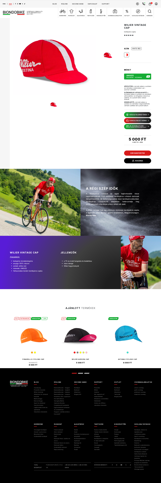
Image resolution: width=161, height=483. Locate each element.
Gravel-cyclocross (40, 432)
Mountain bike (38, 434)
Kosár (96, 443)
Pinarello (97, 388)
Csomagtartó (98, 445)
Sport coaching (139, 436)
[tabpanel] (33, 341)
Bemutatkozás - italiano (62, 392)
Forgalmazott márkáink (61, 405)
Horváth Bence (59, 398)
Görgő (116, 430)
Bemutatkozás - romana (62, 394)
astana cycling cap (127, 359)
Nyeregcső (77, 443)
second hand (77, 4)
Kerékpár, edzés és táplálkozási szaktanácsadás (140, 432)
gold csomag (138, 390)
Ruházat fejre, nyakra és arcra (62, 440)
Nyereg (76, 445)
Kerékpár (77, 388)
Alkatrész (77, 392)
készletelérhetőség (138, 114)
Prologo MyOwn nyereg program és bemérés (142, 461)
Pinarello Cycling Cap (33, 359)
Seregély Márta (59, 401)
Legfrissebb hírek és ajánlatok (41, 408)
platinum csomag (140, 392)
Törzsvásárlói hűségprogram (139, 468)
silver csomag (139, 388)
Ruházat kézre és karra (61, 443)
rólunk (64, 4)
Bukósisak (57, 434)
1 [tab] (74, 373)
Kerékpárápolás (119, 438)
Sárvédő (97, 449)
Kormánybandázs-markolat (80, 440)
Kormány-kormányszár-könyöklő (82, 435)
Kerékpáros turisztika (141, 438)
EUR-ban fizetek (137, 153)
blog (55, 4)
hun (10, 4)
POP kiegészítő (119, 441)
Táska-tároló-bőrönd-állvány (101, 433)
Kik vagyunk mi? (99, 394)
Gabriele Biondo (59, 403)
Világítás (97, 436)
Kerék (76, 430)
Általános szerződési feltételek (101, 400)
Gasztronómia (38, 405)
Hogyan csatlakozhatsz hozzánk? (62, 413)
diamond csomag (140, 394)
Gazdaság (37, 388)
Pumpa (116, 434)
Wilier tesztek (38, 392)
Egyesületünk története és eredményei (61, 408)
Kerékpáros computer (101, 438)
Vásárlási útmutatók (40, 412)
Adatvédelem (98, 396)
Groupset (77, 447)
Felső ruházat (58, 430)
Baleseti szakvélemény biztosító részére (142, 446)
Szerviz (136, 443)
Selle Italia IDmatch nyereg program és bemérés (140, 456)
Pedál (76, 449)
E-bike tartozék (99, 441)
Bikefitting (137, 441)
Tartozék (117, 394)
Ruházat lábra (58, 445)
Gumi (75, 432)
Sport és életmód (39, 403)
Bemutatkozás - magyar (62, 388)
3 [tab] (86, 373)
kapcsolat (92, 4)
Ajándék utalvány (120, 443)
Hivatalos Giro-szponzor (62, 396)
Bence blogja (38, 401)
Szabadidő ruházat (60, 447)
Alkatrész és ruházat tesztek (41, 395)
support (106, 4)
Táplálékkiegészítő (120, 445)
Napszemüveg (58, 449)
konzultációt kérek (138, 120)
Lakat (116, 436)
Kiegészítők (118, 396)
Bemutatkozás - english (62, 390)
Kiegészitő (77, 394)
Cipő (55, 436)
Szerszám (117, 432)
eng (4, 4)
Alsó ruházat (58, 432)
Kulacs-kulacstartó (100, 430)
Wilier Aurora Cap (80, 359)
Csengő (96, 447)
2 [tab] (80, 373)
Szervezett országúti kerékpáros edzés (141, 450)
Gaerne (96, 392)
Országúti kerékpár (40, 430)
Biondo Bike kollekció (141, 465)
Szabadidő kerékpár (40, 436)
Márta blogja (38, 398)
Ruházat (77, 390)
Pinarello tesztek (39, 390)
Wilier (96, 390)
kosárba (139, 161)
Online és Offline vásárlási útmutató (100, 404)
